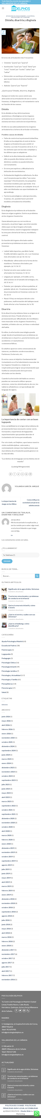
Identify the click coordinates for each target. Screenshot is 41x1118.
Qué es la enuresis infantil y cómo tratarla (21, 606)
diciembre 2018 (8, 899)
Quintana (14, 1007)
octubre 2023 (7, 776)
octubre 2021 (7, 810)
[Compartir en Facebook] (14, 474)
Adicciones (5, 704)
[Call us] (28, 1010)
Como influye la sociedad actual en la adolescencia (31, 502)
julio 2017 (5, 967)
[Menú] (3, 8)
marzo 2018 (6, 937)
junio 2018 (6, 924)
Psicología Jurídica (9, 671)
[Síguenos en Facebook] (16, 1010)
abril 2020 (6, 831)
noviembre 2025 (8, 738)
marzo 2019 (6, 886)
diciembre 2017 (8, 950)
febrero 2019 (7, 890)
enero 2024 (6, 763)
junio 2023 (6, 789)
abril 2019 (6, 882)
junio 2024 (6, 755)
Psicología (17, 1002)
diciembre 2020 (8, 818)
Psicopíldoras (7, 684)
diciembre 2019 (8, 848)
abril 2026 (6, 725)
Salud (4, 692)
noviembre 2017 (8, 954)
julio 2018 (5, 920)
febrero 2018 (7, 941)
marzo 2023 (6, 801)
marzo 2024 (6, 759)
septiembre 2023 (8, 780)
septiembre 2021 (8, 814)
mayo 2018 (6, 929)
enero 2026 (6, 733)
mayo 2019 (6, 878)
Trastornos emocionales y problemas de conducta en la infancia (23, 597)
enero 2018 (6, 945)
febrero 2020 (7, 840)
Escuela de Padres (9, 645)
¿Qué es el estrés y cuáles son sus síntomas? (21, 615)
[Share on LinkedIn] (30, 474)
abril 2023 (6, 797)
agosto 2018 (7, 916)
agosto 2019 (7, 865)
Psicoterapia (7, 688)
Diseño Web (26, 1111)
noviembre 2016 (8, 979)
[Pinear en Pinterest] (26, 474)
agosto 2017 (7, 963)
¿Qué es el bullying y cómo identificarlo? (18, 625)
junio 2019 (6, 873)
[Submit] (37, 576)
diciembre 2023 (8, 767)
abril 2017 (6, 971)
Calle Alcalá (24, 1004)
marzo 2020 (6, 835)
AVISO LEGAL (19, 1108)
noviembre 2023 (8, 772)
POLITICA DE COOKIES (14, 1105)
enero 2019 (6, 895)
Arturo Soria (24, 1007)
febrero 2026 (7, 729)
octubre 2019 (7, 856)
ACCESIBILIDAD (31, 1108)
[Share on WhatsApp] (10, 474)
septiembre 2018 (8, 912)
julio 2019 (5, 869)
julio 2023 (5, 784)
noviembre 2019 (8, 852)
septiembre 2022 (8, 806)
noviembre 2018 (8, 903)
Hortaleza (6, 1007)
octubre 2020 (7, 827)
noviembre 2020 (8, 822)
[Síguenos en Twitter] (20, 1010)
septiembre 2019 (8, 861)
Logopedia (30, 16)
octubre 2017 (7, 958)
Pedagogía (6, 658)
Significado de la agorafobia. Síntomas (23, 589)
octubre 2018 (7, 907)
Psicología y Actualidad (20, 17)
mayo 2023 (6, 793)
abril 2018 (6, 933)
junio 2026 (6, 716)
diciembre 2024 (8, 746)
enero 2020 (6, 844)
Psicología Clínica (9, 662)
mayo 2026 (6, 721)
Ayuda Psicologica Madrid (16, 16)
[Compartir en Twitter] (18, 474)
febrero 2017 (7, 975)
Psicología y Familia (9, 679)
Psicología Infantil (9, 667)
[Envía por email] (22, 474)
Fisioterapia (6, 650)
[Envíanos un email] (24, 1010)
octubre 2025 (7, 742)
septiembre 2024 (8, 750)
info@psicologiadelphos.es (13, 1032)
